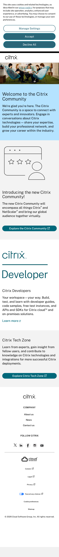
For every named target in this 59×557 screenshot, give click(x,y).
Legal (30, 477)
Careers (28, 469)
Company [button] (29, 407)
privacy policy (25, 7)
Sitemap (31, 509)
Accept (29, 36)
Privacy (30, 484)
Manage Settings (29, 28)
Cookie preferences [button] (31, 501)
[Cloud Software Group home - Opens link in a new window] (29, 461)
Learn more (10, 321)
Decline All (29, 44)
